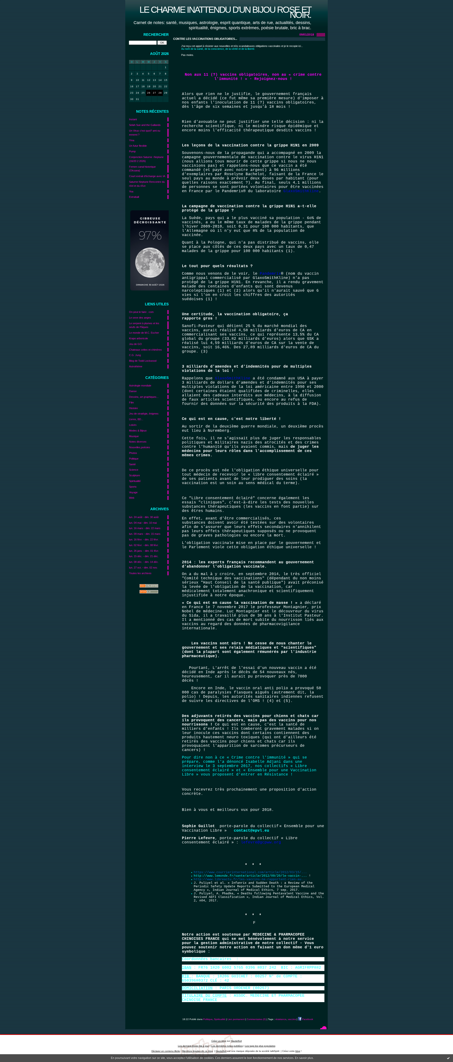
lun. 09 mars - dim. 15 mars (144, 533)
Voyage (133, 492)
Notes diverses (138, 441)
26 (148, 92)
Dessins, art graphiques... (144, 396)
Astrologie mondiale (140, 385)
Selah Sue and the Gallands (145, 125)
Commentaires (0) (256, 1019)
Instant (133, 119)
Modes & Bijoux (138, 430)
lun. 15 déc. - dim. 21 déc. (144, 556)
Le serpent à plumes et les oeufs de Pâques (144, 325)
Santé (132, 464)
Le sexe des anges (140, 317)
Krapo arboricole (138, 338)
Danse (133, 391)
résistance (280, 1019)
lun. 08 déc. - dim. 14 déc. (144, 561)
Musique (134, 436)
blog (297, 1051)
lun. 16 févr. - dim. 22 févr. (144, 539)
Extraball (134, 196)
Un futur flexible (138, 145)
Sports (133, 486)
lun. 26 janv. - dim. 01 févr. (144, 550)
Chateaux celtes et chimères (145, 349)
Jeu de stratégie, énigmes (144, 413)
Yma (131, 140)
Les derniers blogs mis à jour (193, 1046)
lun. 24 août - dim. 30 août (144, 517)
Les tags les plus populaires (260, 1046)
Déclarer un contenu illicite (165, 1051)
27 (154, 92)
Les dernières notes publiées (227, 1046)
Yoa (131, 191)
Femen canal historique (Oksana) (142, 168)
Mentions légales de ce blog (197, 1051)
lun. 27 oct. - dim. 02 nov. (143, 567)
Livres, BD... (136, 419)
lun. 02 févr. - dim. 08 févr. (144, 545)
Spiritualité (135, 481)
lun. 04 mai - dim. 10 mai (143, 522)
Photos (133, 453)
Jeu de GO (135, 344)
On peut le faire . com (141, 312)
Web (131, 497)
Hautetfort (236, 1041)
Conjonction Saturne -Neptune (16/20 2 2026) (146, 159)
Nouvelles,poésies (139, 447)
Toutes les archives (140, 573)
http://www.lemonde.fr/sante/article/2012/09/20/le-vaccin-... (250, 876)
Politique (133, 458)
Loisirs (133, 424)
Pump (132, 151)
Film (131, 402)
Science (133, 469)
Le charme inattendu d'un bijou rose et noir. (225, 12)
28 (160, 92)
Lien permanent (236, 1019)
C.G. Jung (135, 355)
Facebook (307, 1019)
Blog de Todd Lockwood (142, 360)
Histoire (133, 408)
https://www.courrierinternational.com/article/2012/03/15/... (250, 872)
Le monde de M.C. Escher (144, 332)
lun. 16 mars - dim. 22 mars (144, 528)
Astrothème (135, 366)
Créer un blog (218, 1041)
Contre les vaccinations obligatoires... (205, 39)
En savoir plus (304, 1058)
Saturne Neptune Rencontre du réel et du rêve (147, 183)
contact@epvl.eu (251, 831)
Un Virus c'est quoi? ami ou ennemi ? (144, 132)
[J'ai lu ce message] (448, 1058)
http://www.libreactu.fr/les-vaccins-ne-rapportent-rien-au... (250, 879)
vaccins (292, 1019)
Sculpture (134, 475)
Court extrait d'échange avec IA (147, 176)
